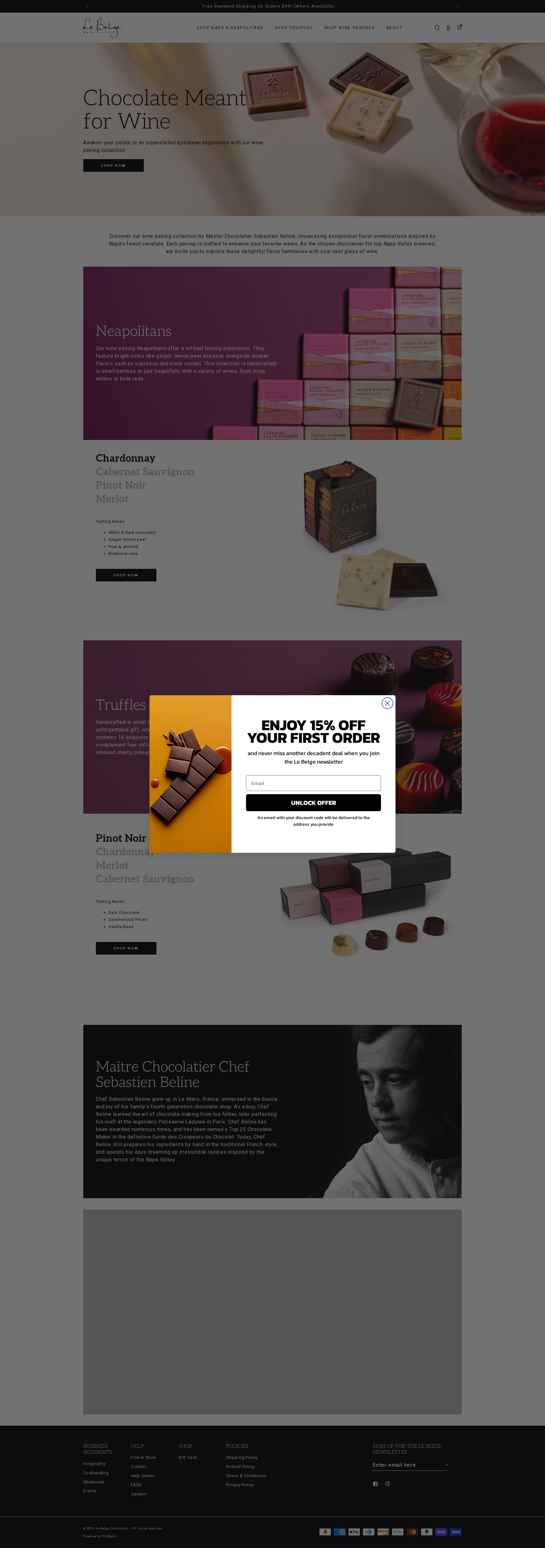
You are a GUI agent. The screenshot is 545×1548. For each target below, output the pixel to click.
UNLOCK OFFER (313, 802)
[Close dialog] (387, 703)
